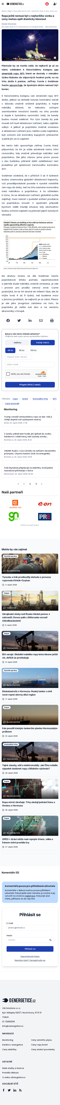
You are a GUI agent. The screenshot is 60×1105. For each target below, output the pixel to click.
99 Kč (21, 350)
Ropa (10, 11)
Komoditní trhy (40, 398)
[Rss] (22, 1090)
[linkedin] (30, 320)
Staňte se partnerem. (30, 525)
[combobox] (30, 409)
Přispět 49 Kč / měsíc (30, 384)
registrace (30, 896)
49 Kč (10, 350)
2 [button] (30, 483)
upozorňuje (15, 85)
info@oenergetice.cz (12, 1026)
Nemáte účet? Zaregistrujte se (30, 960)
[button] (30, 245)
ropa (15, 398)
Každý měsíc (42, 342)
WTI (55, 398)
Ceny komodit (12, 403)
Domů (4, 11)
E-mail (10, 923)
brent (25, 398)
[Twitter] (10, 1090)
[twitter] (19, 320)
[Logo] (15, 4)
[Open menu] (3, 3)
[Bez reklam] (47, 4)
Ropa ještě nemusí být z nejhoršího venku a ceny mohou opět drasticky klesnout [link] (36, 11)
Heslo (9, 935)
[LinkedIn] (16, 1090)
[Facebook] (5, 1090)
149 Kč (33, 350)
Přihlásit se (30, 949)
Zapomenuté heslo (30, 956)
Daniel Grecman (9, 24)
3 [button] (36, 483)
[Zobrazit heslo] (50, 940)
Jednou (17, 342)
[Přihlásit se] (55, 4)
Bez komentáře (51, 27)
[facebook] (8, 320)
